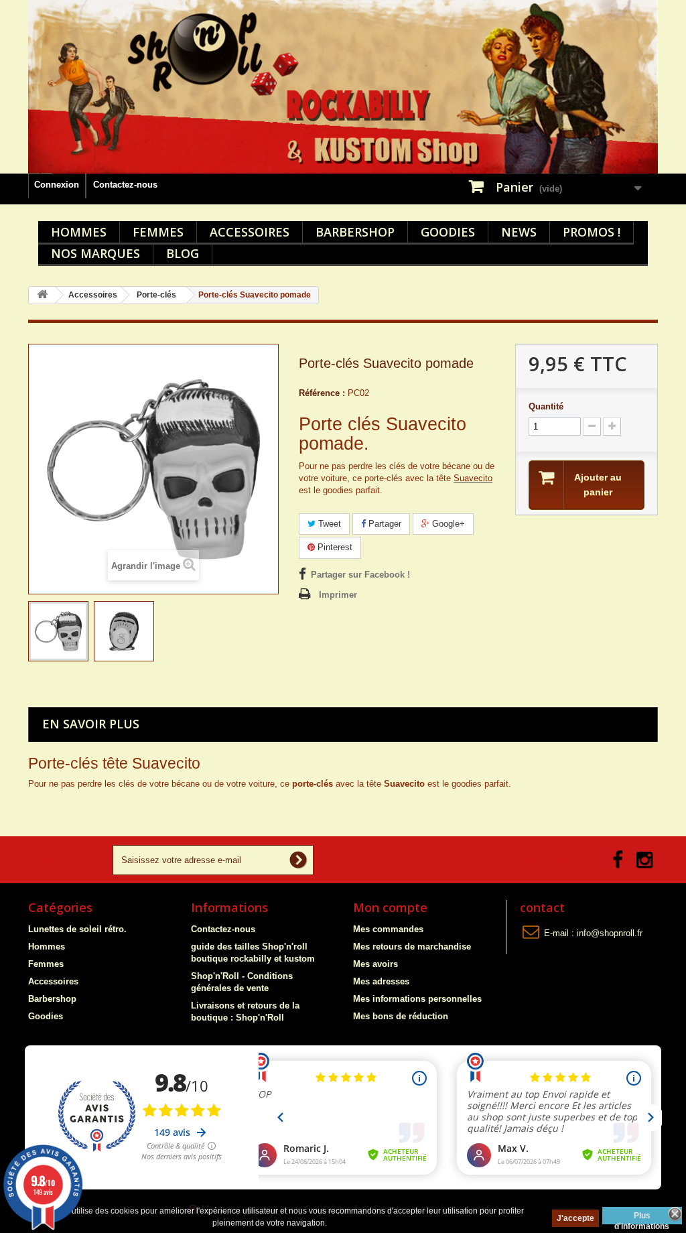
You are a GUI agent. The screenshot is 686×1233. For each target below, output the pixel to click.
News (519, 232)
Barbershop (355, 232)
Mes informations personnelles (417, 999)
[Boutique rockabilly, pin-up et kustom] (343, 87)
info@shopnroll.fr (609, 933)
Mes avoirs (375, 964)
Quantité (546, 406)
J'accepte (575, 1218)
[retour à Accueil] (42, 295)
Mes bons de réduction (400, 1016)
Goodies (448, 232)
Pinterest (333, 547)
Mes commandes (388, 929)
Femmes (158, 232)
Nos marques (95, 253)
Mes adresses (381, 981)
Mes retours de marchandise (412, 947)
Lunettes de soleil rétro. (77, 929)
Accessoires (249, 232)
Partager (383, 524)
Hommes (79, 232)
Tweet (328, 524)
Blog (182, 253)
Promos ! (591, 232)
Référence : (322, 393)
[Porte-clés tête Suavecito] (123, 631)
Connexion (56, 185)
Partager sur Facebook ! (360, 575)
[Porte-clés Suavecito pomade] (58, 631)
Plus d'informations (641, 1217)
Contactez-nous (125, 185)
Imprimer (338, 595)
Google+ (447, 524)
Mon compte (390, 907)
